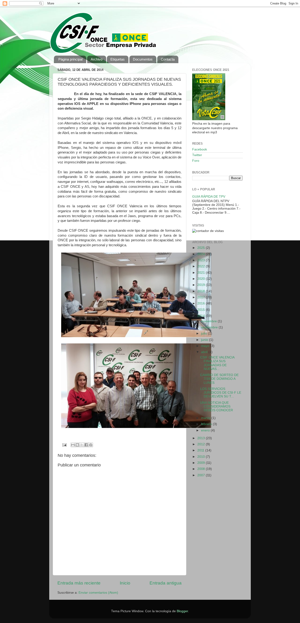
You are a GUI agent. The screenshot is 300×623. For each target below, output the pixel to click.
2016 (201, 303)
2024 (201, 254)
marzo (206, 418)
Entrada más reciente (79, 583)
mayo (205, 346)
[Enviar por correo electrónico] (73, 444)
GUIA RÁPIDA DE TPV (208, 196)
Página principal (70, 59)
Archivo (96, 59)
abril (204, 352)
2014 (201, 316)
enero (206, 430)
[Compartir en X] (81, 444)
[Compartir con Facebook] (86, 444)
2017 (201, 297)
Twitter (197, 155)
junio (205, 340)
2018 (201, 291)
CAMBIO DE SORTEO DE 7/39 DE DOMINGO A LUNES (219, 378)
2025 (201, 248)
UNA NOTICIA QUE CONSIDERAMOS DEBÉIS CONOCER (216, 406)
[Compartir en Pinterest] (90, 444)
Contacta (168, 59)
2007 (201, 475)
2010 (201, 456)
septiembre (210, 327)
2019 (201, 285)
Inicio (125, 583)
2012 (201, 444)
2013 (201, 438)
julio (204, 333)
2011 (201, 450)
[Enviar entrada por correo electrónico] (64, 444)
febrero (207, 424)
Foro (195, 160)
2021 (201, 272)
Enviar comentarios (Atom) (98, 592)
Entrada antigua (166, 583)
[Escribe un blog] (77, 444)
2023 (201, 260)
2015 (201, 310)
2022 (201, 266)
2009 (201, 463)
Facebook (199, 149)
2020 (201, 279)
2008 (201, 469)
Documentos (143, 59)
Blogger (182, 611)
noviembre (209, 321)
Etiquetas (117, 59)
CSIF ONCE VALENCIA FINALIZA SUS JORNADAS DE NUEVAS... (217, 363)
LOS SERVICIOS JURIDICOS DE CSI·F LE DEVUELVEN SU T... (220, 392)
